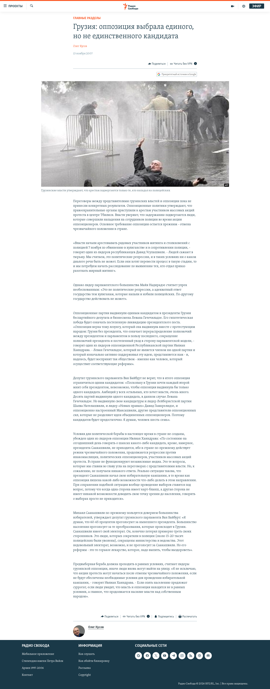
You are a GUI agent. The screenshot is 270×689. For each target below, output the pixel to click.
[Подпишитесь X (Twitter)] (155, 655)
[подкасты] (243, 6)
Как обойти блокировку (93, 661)
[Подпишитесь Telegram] (173, 655)
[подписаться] (208, 655)
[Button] (157, 64)
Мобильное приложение (38, 654)
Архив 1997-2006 (33, 668)
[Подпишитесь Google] (138, 655)
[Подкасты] (199, 655)
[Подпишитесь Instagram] (182, 655)
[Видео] (232, 6)
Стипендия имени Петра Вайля (42, 661)
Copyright (84, 675)
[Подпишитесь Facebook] (147, 655)
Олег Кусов (80, 46)
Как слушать (86, 654)
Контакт (27, 675)
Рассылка (84, 668)
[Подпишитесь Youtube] (164, 655)
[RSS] (190, 655)
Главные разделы (87, 18)
